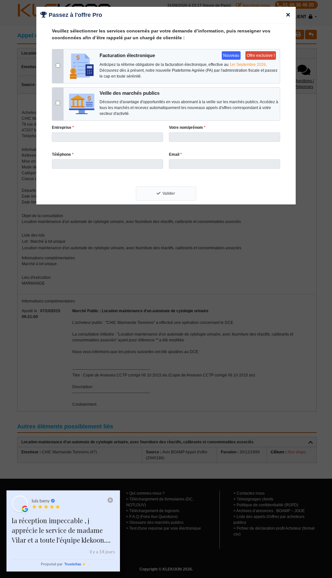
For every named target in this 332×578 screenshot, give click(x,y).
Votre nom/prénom (187, 127)
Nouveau (231, 55)
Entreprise (63, 127)
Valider (168, 193)
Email (175, 154)
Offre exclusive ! (261, 55)
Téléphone (63, 154)
